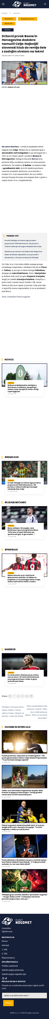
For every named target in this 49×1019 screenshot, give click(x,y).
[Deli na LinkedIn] (31, 696)
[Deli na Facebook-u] (14, 696)
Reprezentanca (8, 958)
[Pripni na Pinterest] (27, 696)
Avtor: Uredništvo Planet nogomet (16, 297)
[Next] (46, 381)
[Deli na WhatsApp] (10, 696)
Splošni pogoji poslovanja (13, 970)
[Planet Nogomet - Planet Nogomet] (24, 4)
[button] (3, 4)
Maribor (8, 30)
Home (4, 13)
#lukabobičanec (27, 19)
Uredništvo (6, 928)
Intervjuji (5, 945)
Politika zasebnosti (10, 966)
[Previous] (2, 381)
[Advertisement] (24, 117)
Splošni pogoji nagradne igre (14, 974)
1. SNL (5, 950)
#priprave (9, 23)
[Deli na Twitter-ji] (18, 696)
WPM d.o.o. (14, 1013)
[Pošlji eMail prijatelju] (23, 696)
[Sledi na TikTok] (6, 978)
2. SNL (5, 954)
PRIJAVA (8, 1003)
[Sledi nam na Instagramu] (3, 978)
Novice (17, 13)
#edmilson (9, 19)
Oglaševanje (7, 931)
